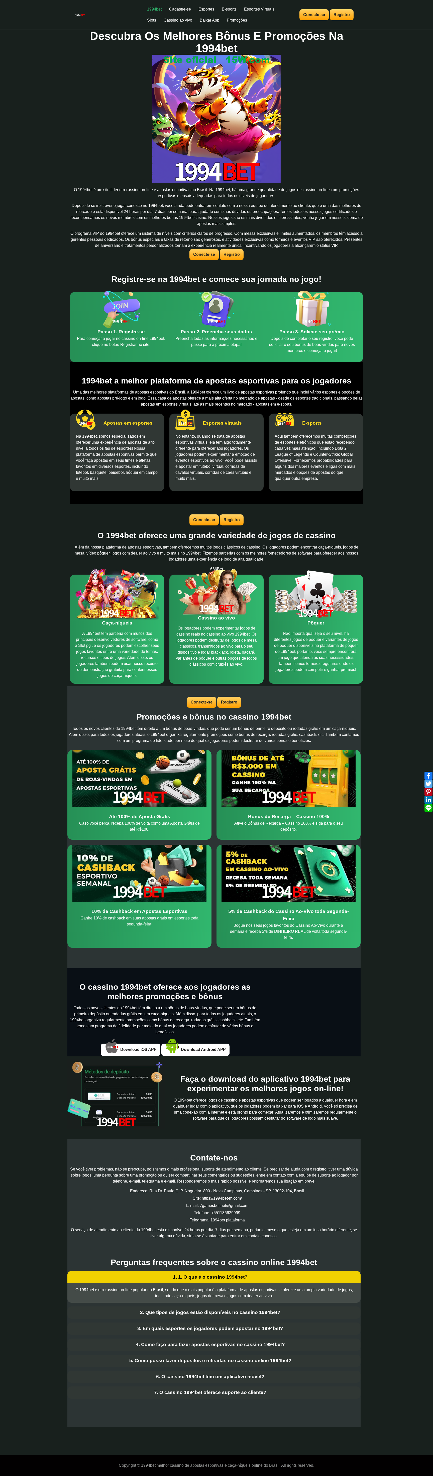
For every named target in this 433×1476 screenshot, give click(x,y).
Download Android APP (203, 1049)
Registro (342, 15)
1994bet (154, 9)
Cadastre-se (180, 9)
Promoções (237, 20)
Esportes (206, 9)
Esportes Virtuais (259, 9)
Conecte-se (314, 15)
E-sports (229, 9)
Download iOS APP (138, 1049)
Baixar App (209, 20)
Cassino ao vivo (178, 20)
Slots (151, 20)
